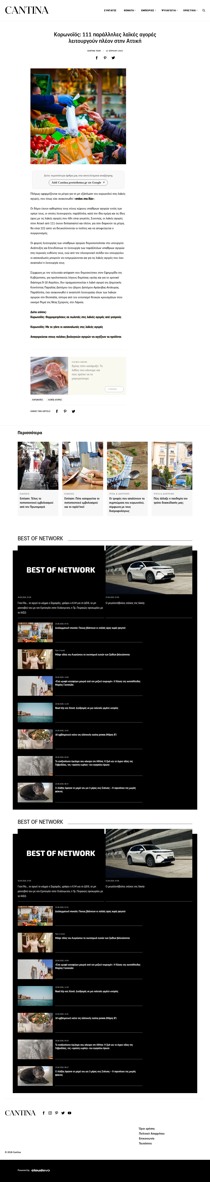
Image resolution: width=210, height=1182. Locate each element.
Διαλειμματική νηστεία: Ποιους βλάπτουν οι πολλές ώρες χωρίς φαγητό (90, 627)
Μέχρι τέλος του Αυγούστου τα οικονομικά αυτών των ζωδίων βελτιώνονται (92, 654)
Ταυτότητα (145, 1143)
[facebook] (96, 58)
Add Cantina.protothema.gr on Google (76, 182)
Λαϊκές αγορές (55, 400)
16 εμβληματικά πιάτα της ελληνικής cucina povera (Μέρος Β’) (86, 734)
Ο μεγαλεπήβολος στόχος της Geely (125, 603)
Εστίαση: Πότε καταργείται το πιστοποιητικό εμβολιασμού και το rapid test (81, 503)
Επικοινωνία (146, 1138)
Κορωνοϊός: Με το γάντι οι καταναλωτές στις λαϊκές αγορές (66, 327)
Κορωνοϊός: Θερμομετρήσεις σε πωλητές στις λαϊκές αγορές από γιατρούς (75, 317)
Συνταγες (110, 10)
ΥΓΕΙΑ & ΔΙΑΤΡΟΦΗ (119, 493)
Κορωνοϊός (37, 400)
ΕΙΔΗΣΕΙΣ (25, 493)
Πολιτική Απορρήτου (151, 1133)
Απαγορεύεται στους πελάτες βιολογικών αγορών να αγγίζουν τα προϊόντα (75, 336)
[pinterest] (105, 58)
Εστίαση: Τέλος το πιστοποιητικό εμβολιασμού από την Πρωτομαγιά (36, 503)
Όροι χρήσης (147, 1128)
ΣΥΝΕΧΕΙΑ (112, 389)
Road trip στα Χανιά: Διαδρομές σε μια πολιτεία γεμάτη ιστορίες (86, 708)
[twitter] (113, 58)
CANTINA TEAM (94, 51)
